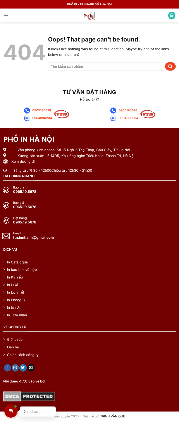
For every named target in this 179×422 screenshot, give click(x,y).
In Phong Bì (16, 300)
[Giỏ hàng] (171, 16)
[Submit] (170, 66)
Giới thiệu (14, 339)
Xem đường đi (23, 161)
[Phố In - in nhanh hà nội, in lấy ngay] (89, 15)
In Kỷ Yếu (15, 277)
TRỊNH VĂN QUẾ (112, 416)
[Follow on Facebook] (7, 368)
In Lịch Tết (15, 292)
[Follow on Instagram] (15, 368)
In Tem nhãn (17, 315)
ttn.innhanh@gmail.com (33, 237)
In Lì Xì (12, 285)
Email (17, 233)
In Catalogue (17, 262)
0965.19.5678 (24, 191)
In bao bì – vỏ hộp (22, 269)
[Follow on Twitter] (23, 368)
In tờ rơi (13, 307)
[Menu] (6, 15)
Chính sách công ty (23, 355)
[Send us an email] (30, 368)
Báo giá (18, 187)
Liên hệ (13, 347)
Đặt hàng (20, 218)
